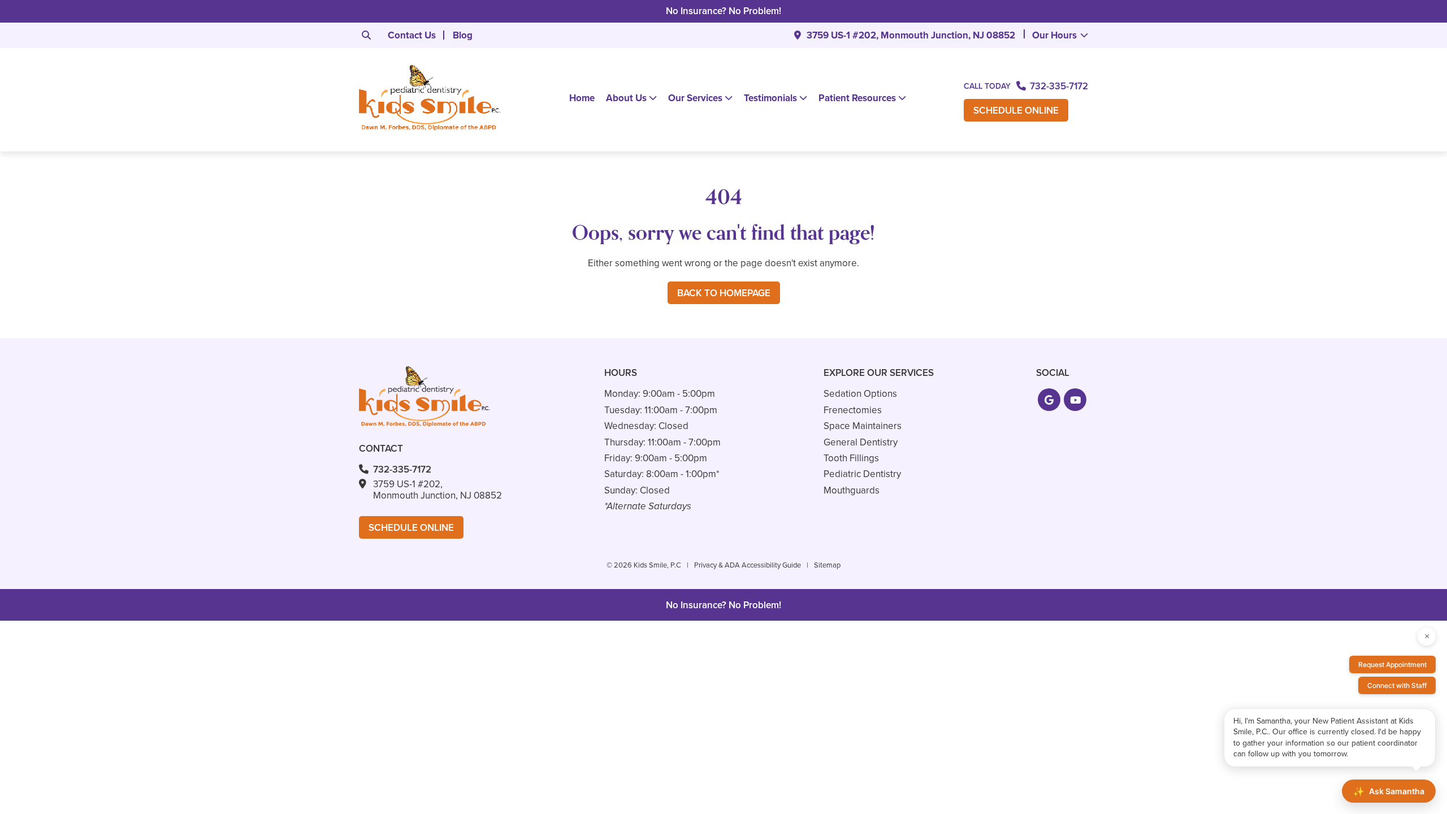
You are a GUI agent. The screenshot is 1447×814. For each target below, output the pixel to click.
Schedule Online (1016, 110)
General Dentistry (861, 442)
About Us (626, 98)
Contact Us (412, 35)
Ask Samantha (1388, 791)
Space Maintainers (863, 426)
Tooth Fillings (851, 458)
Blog (463, 35)
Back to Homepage (723, 293)
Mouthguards (852, 490)
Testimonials (770, 98)
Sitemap (827, 565)
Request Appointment (1392, 664)
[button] (1049, 399)
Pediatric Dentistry (862, 474)
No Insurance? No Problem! (723, 11)
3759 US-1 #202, (911, 35)
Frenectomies (853, 410)
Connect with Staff (1397, 685)
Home (582, 98)
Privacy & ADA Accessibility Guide (747, 565)
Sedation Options (860, 394)
